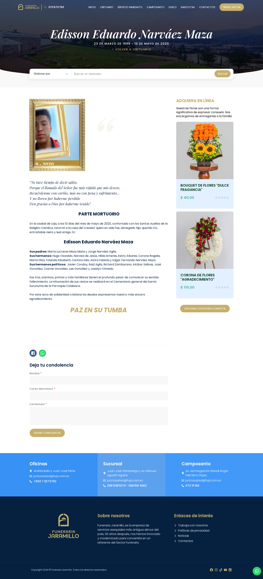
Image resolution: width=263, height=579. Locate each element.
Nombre (36, 373)
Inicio (92, 7)
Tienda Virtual (231, 7)
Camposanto (155, 7)
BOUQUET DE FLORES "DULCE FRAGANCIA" (205, 187)
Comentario (38, 404)
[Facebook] (211, 569)
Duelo (173, 7)
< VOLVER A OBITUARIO (131, 49)
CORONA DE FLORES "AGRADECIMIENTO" (198, 277)
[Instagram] (216, 569)
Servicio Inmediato (130, 7)
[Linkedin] (230, 569)
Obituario (106, 7)
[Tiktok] (220, 569)
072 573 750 (56, 7)
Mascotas (188, 7)
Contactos (207, 7)
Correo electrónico (42, 389)
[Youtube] (225, 569)
